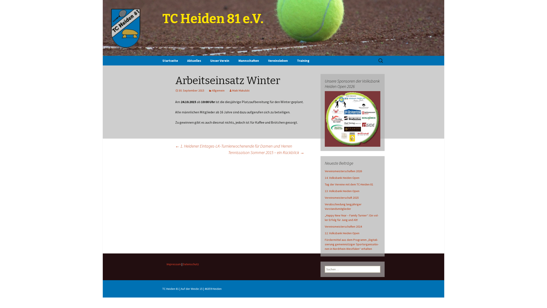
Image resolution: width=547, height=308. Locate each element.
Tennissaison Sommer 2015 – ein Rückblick (266, 152)
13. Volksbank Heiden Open (342, 191)
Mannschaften (248, 61)
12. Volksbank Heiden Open (342, 233)
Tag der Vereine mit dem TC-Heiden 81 (349, 184)
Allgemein (218, 90)
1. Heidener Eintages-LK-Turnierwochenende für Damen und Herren (233, 146)
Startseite (170, 61)
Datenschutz (191, 264)
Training (303, 61)
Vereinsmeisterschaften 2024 (343, 226)
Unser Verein (219, 61)
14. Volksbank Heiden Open (342, 178)
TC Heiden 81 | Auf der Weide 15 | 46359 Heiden (192, 289)
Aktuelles (194, 61)
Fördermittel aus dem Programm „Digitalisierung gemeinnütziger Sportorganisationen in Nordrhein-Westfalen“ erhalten (352, 244)
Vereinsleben (278, 61)
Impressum (174, 264)
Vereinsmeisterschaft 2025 (342, 198)
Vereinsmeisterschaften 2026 (343, 171)
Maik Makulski (241, 90)
